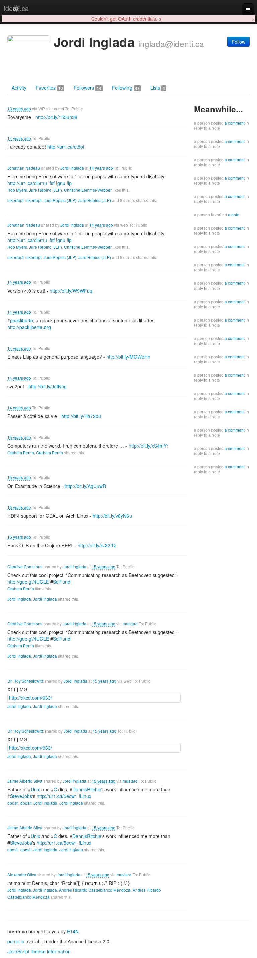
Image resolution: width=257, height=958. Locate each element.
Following (126, 87)
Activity (19, 87)
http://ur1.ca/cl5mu (27, 183)
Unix (35, 789)
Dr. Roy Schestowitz (25, 681)
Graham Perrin (20, 452)
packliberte (21, 320)
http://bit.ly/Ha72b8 (81, 416)
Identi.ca (16, 8)
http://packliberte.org (29, 327)
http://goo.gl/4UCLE (28, 581)
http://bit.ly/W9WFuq (71, 290)
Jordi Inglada (72, 168)
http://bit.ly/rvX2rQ (97, 545)
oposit (12, 803)
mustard (130, 623)
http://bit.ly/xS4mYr (148, 445)
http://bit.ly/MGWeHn (128, 356)
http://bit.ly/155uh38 (56, 117)
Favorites (49, 87)
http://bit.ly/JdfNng (47, 386)
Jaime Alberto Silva (24, 781)
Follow (238, 41)
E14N (73, 931)
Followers (87, 87)
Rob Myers (17, 190)
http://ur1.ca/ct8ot (65, 146)
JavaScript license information (39, 951)
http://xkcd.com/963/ (30, 697)
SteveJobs (21, 796)
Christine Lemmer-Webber (88, 190)
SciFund (61, 581)
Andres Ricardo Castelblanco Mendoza (95, 890)
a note (233, 214)
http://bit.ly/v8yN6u (112, 515)
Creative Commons (24, 566)
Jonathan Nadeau (23, 168)
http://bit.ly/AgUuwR (85, 486)
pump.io (15, 941)
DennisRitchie (86, 789)
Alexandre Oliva (21, 874)
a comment (235, 123)
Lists (157, 87)
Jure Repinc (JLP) (45, 190)
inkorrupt (15, 200)
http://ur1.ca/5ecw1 (57, 796)
